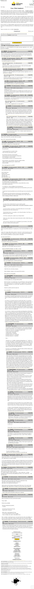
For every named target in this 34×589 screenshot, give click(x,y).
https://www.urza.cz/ (7, 59)
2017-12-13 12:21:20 (18, 63)
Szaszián (5, 467)
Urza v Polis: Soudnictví (17, 8)
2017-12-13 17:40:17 (18, 127)
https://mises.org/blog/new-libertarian (26, 125)
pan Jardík (2, 563)
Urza (4, 6)
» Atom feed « (17, 554)
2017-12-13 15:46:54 (17, 105)
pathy (5, 141)
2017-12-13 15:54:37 (14, 243)
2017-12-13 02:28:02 (12, 141)
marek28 (8, 95)
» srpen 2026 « (17, 549)
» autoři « (17, 545)
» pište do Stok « (17, 546)
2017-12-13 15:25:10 (21, 101)
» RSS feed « (17, 553)
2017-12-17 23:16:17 (12, 454)
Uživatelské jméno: (4, 33)
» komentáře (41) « (17, 31)
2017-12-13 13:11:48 (15, 225)
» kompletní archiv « (17, 551)
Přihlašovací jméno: (17, 531)
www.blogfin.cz (6, 455)
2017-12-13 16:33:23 (17, 250)
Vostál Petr (9, 85)
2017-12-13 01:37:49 (13, 134)
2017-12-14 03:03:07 (20, 412)
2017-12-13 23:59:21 (21, 369)
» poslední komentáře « (17, 559)
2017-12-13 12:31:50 (11, 45)
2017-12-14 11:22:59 (13, 494)
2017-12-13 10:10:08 (13, 167)
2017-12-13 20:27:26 (16, 262)
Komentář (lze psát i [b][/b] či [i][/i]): (9, 35)
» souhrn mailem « (17, 556)
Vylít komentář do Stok (17, 42)
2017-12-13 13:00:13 (16, 85)
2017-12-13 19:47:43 (15, 257)
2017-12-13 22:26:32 (16, 292)
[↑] (21, 58)
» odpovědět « (30, 51)
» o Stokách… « (17, 544)
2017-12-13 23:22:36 (18, 351)
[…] (10, 569)
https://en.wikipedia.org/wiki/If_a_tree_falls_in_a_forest (11, 248)
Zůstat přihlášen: (17, 536)
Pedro (5, 454)
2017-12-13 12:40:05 (20, 74)
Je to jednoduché (5, 561)
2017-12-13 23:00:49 (20, 323)
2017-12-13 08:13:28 (14, 146)
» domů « (17, 542)
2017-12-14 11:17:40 (19, 429)
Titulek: (16, 33)
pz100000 (12, 412)
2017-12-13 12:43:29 (14, 80)
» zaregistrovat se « (17, 541)
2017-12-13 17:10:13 (12, 467)
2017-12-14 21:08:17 (19, 437)
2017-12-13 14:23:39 (16, 95)
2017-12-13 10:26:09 (14, 179)
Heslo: (17, 534)
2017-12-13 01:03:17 (12, 51)
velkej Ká (5, 51)
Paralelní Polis (16, 29)
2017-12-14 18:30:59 (14, 521)
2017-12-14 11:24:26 (14, 488)
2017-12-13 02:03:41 (11, 58)
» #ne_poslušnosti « (17, 548)
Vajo (1, 561)
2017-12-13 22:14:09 (18, 275)
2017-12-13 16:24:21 (22, 116)
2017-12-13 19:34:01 (14, 476)
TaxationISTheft (6, 225)
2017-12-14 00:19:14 (19, 391)
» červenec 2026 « (17, 550)
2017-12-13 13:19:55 (16, 238)
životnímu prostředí (28, 10)
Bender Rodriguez (12, 369)
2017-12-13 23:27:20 (18, 444)
